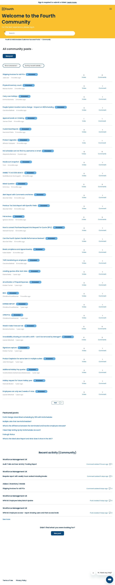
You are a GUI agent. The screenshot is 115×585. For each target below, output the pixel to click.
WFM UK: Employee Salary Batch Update (18, 501)
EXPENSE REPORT (9, 304)
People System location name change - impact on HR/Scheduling (28, 107)
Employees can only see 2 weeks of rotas (19, 391)
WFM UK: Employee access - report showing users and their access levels (31, 513)
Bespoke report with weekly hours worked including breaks (25, 476)
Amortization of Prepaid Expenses (15, 282)
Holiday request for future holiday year (18, 380)
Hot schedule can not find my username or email (22, 151)
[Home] (8, 9)
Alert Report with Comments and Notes (18, 194)
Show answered (11, 66)
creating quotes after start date (15, 271)
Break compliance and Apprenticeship (17, 249)
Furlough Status (9, 434)
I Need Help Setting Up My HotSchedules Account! (22, 430)
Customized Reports (10, 129)
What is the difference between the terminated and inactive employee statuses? (34, 426)
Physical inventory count (12, 85)
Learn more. (72, 2)
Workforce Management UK (15, 459)
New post (9, 56)
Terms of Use (8, 580)
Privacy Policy (21, 580)
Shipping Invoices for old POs (14, 74)
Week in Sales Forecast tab (13, 326)
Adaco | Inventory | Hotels (14, 484)
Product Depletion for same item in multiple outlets (22, 358)
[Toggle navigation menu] (110, 9)
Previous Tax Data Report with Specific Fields (20, 205)
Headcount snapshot (11, 162)
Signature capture (10, 347)
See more (6, 519)
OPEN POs (6, 315)
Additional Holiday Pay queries (14, 369)
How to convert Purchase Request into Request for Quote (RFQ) (27, 227)
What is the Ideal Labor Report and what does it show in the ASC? (28, 439)
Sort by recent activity (33, 66)
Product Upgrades (10, 140)
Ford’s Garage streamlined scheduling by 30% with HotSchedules (27, 417)
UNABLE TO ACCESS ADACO (13, 173)
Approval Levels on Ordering (13, 118)
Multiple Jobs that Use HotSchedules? (17, 421)
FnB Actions (7, 216)
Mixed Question (9, 184)
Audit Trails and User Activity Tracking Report (20, 464)
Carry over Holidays (10, 96)
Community (46, 39)
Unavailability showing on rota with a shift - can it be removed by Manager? (32, 337)
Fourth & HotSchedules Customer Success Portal (22, 39)
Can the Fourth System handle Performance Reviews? (23, 238)
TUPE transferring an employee (15, 260)
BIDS (4, 293)
